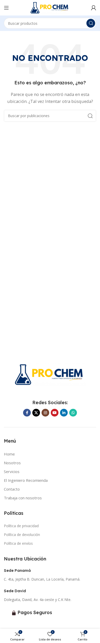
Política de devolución (22, 534)
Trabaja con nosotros (23, 497)
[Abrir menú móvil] (6, 8)
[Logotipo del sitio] (50, 7)
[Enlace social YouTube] (54, 413)
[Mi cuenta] (93, 8)
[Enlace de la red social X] (36, 413)
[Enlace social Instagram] (45, 413)
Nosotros (12, 462)
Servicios (11, 471)
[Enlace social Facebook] (27, 413)
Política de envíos (18, 543)
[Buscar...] (90, 23)
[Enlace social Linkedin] (64, 413)
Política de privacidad (21, 525)
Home (9, 454)
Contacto (12, 489)
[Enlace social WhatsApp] (73, 413)
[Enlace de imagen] (50, 374)
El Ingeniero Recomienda (26, 480)
